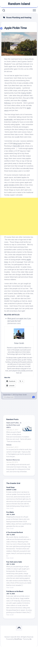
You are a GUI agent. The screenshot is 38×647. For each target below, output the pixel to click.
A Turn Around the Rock (14, 532)
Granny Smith (25, 93)
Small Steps (10, 487)
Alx (30, 639)
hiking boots (17, 143)
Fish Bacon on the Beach (14, 591)
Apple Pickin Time (15, 28)
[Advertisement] (19, 216)
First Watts (10, 512)
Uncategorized (9, 397)
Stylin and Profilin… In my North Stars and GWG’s (13, 425)
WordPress (18, 639)
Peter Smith (23, 395)
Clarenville (16, 146)
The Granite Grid (13, 483)
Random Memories (13, 460)
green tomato (9, 185)
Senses (9, 445)
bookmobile (8, 119)
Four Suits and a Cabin (14, 562)
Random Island (19, 4)
